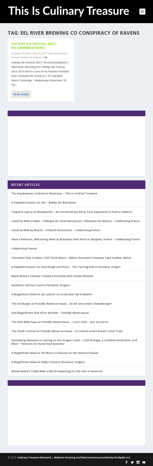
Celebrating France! (24, 248)
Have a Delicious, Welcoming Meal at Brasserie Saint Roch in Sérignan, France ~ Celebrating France (75, 239)
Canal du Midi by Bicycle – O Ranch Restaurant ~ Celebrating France (55, 230)
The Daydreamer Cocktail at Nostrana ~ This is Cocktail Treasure (54, 193)
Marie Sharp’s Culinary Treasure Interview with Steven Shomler (52, 276)
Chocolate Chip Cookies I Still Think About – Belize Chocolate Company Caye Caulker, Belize (71, 257)
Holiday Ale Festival (30, 57)
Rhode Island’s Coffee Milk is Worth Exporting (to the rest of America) (56, 371)
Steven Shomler (23, 53)
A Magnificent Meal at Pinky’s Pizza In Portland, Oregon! (48, 362)
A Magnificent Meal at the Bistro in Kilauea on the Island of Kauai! (54, 353)
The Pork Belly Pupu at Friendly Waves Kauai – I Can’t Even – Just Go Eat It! (59, 322)
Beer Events (55, 53)
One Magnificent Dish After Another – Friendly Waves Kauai (50, 313)
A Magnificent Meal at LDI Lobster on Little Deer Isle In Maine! (51, 294)
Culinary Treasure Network (34, 457)
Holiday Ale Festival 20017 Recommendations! (33, 46)
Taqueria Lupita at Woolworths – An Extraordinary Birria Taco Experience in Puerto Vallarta (71, 212)
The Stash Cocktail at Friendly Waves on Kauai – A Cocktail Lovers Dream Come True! (66, 331)
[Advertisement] (76, 146)
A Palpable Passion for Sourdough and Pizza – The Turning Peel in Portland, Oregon (66, 267)
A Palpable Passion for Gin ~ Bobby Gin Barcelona (43, 202)
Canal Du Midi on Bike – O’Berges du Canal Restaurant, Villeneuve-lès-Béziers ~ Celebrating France (75, 221)
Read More (21, 94)
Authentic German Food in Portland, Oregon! (40, 285)
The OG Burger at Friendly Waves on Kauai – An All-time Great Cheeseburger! (61, 303)
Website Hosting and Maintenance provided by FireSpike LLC (92, 457)
